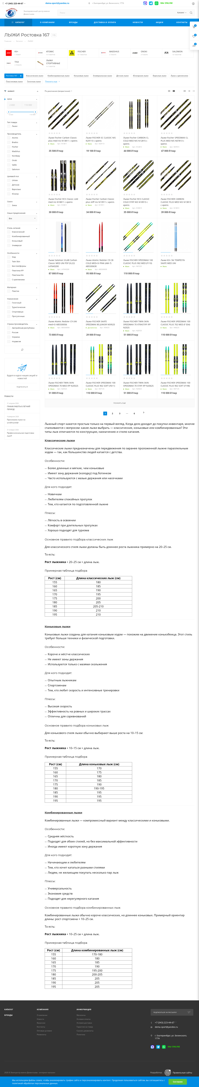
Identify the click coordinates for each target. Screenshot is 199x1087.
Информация (84, 1009)
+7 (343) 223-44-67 (14, 3)
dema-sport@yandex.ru (166, 1027)
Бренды (8, 1015)
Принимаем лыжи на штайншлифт (16, 421)
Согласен (178, 1081)
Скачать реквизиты (85, 1030)
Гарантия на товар (85, 1027)
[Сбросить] (22, 350)
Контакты (41, 1027)
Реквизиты (41, 1034)
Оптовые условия (44, 1030)
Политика (81, 1034)
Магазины (81, 1015)
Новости (8, 396)
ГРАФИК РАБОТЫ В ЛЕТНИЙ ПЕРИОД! (18, 408)
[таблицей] (194, 91)
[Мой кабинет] (193, 4)
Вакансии (41, 1023)
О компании (42, 1015)
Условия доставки (84, 1023)
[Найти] (191, 13)
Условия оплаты (83, 1019)
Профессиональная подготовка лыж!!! (20, 434)
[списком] (189, 91)
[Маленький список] (169, 91)
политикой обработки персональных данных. (35, 1083)
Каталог (8, 1009)
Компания (42, 1009)
